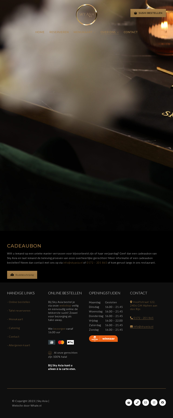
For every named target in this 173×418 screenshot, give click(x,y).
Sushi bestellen (150, 13)
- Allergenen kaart (18, 345)
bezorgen (59, 328)
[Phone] (137, 402)
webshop (65, 305)
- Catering (13, 327)
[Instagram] (154, 402)
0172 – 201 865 (97, 262)
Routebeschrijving (24, 274)
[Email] (145, 402)
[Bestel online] (128, 402)
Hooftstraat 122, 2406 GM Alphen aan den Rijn (143, 305)
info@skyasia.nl (73, 262)
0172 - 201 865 (143, 317)
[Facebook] (162, 402)
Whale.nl (36, 405)
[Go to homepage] (86, 14)
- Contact (13, 336)
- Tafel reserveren (18, 310)
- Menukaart (15, 319)
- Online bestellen (18, 301)
